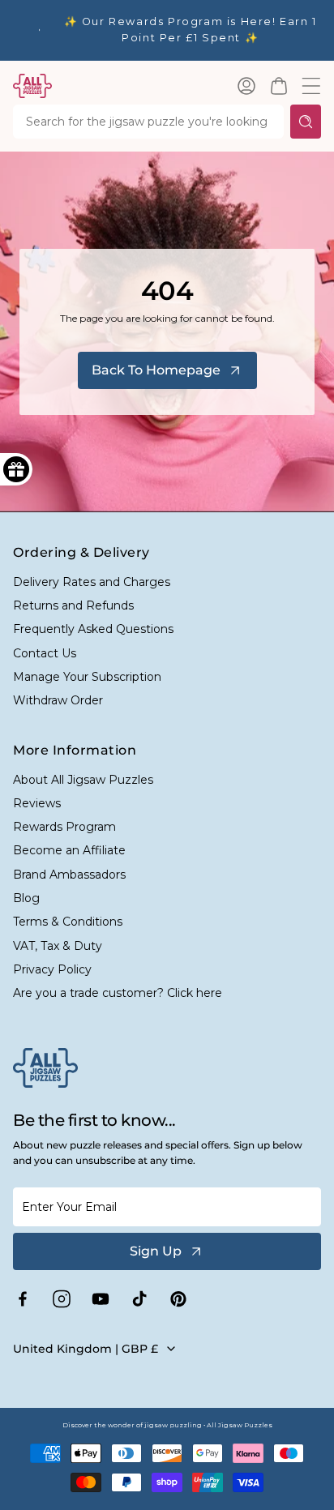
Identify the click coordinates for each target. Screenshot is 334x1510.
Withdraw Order (58, 700)
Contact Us (44, 653)
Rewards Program (64, 826)
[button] (279, 86)
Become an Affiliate (69, 850)
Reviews (37, 803)
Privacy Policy (52, 969)
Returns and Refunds (73, 605)
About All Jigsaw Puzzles (83, 779)
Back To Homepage (156, 370)
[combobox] (148, 122)
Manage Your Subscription (87, 676)
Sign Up (156, 1251)
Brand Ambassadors (69, 874)
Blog (26, 898)
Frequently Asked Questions (93, 629)
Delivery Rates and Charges (91, 582)
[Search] (305, 122)
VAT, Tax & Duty (57, 946)
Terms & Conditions (67, 921)
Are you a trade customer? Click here (117, 993)
